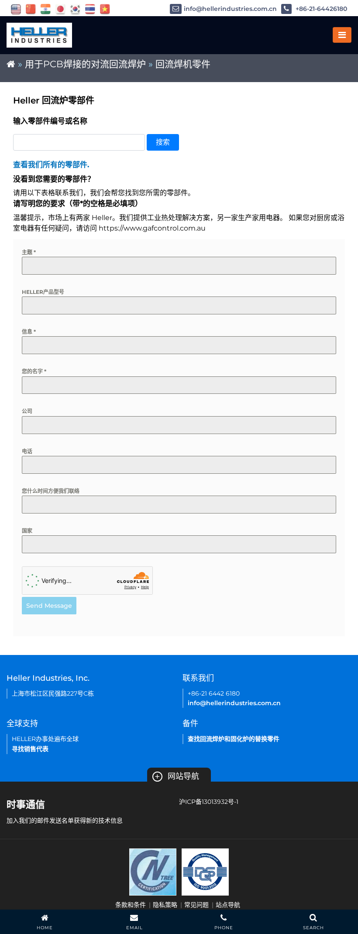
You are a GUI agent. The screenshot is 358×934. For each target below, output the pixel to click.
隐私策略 (165, 905)
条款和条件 (130, 905)
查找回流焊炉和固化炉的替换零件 (233, 739)
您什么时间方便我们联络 (50, 491)
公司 (27, 411)
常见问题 (196, 905)
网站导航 (177, 776)
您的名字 (34, 371)
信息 (29, 331)
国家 (27, 530)
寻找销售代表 (30, 749)
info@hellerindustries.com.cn (230, 9)
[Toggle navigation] (342, 35)
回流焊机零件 (182, 64)
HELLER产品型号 (43, 292)
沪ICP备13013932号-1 (208, 802)
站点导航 (228, 905)
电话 (27, 451)
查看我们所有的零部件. (51, 164)
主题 (29, 252)
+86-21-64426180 (320, 9)
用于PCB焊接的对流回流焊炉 (85, 64)
